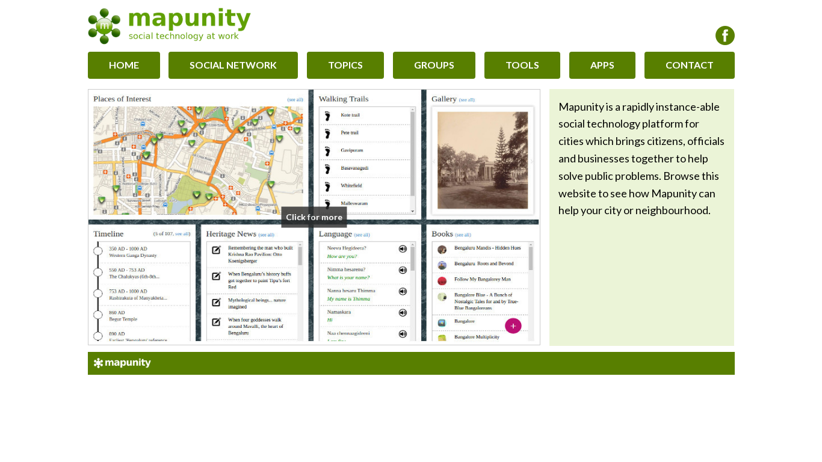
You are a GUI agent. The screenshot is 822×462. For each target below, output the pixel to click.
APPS (602, 64)
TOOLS (522, 64)
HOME (124, 64)
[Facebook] (725, 36)
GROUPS (434, 64)
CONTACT (690, 64)
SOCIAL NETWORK (233, 64)
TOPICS (345, 64)
